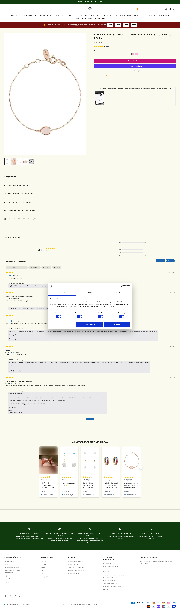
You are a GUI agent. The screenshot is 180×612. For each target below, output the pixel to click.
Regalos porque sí (73, 573)
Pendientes (45, 15)
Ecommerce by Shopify (90, 604)
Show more (90, 419)
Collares (71, 15)
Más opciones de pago (134, 71)
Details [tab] (90, 292)
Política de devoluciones (110, 572)
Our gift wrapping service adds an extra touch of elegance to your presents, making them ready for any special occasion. (134, 89)
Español (157, 9)
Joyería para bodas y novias (76, 567)
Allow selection (90, 324)
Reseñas (7, 582)
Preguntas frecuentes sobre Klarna (113, 586)
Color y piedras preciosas (129, 15)
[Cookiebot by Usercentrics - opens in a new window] (122, 286)
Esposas (59, 15)
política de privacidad (109, 580)
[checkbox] (56, 267)
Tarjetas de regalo (9, 576)
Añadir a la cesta (135, 60)
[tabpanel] (90, 344)
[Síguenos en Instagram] (10, 596)
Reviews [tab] (10, 261)
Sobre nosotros (9, 561)
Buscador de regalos (101, 15)
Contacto (7, 564)
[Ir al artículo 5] (31, 161)
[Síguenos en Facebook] (5, 596)
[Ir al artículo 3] (19, 161)
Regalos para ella (73, 564)
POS (76, 604)
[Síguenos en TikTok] (20, 596)
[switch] (79, 316)
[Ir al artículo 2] (13, 161)
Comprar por (30, 15)
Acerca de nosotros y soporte (90, 19)
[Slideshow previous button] (39, 467)
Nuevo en (15, 15)
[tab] (22, 261)
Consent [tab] (62, 293)
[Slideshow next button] (140, 467)
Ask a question (160, 260)
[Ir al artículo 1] (7, 161)
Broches (43, 573)
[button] (133, 54)
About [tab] (118, 292)
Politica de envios (108, 563)
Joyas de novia (45, 580)
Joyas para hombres (46, 577)
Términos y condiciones (110, 583)
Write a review (170, 260)
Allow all (117, 324)
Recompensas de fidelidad (12, 567)
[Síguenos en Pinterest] (15, 596)
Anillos (83, 15)
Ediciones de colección (157, 15)
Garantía (105, 589)
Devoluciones (8, 579)
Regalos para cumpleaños (75, 561)
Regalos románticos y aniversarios (78, 570)
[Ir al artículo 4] (25, 161)
